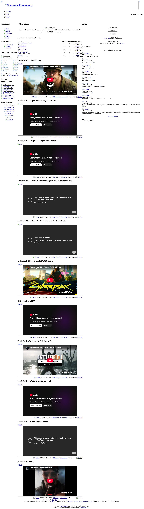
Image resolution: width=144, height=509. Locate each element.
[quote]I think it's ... (8, 91)
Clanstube (51, 501)
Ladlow (5, 65)
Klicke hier (107, 38)
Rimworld (21, 55)
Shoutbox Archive (113, 116)
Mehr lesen (55, 96)
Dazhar (5, 70)
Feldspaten (5, 67)
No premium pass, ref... (9, 92)
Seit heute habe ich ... (8, 98)
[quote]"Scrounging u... (9, 86)
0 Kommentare (63, 96)
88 (56, 500)
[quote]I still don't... (8, 88)
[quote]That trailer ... (8, 89)
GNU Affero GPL (84, 507)
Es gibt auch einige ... (8, 85)
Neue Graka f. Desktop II (25, 43)
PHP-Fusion (64, 506)
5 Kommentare (63, 458)
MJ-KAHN (6, 69)
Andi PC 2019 (22, 46)
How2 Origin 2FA (23, 52)
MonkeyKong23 (13, 75)
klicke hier (122, 43)
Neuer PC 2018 (22, 49)
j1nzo (4, 62)
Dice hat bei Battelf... (8, 94)
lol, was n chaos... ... (8, 95)
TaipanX (5, 60)
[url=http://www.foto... (9, 97)
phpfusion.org (69, 501)
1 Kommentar (63, 417)
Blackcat (5, 64)
